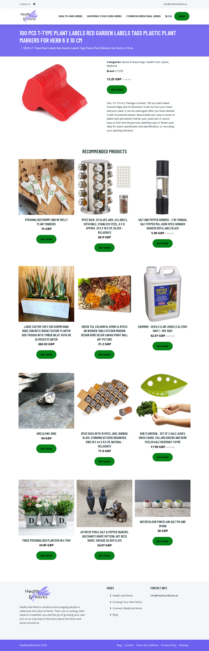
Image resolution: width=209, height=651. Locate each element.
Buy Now (117, 89)
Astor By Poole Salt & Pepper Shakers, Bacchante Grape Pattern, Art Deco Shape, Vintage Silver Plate (104, 536)
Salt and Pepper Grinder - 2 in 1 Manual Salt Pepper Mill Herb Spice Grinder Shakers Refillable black (162, 224)
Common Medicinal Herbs (143, 16)
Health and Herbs (70, 16)
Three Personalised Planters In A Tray (46, 540)
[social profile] (34, 4)
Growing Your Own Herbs (104, 16)
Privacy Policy (168, 645)
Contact (129, 645)
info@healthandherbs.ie (175, 4)
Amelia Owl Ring (46, 433)
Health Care (153, 62)
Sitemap (183, 645)
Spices (164, 62)
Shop (182, 16)
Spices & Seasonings (133, 62)
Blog (168, 16)
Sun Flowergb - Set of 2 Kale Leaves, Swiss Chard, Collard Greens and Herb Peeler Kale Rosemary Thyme (163, 438)
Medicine (112, 66)
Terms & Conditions (147, 645)
